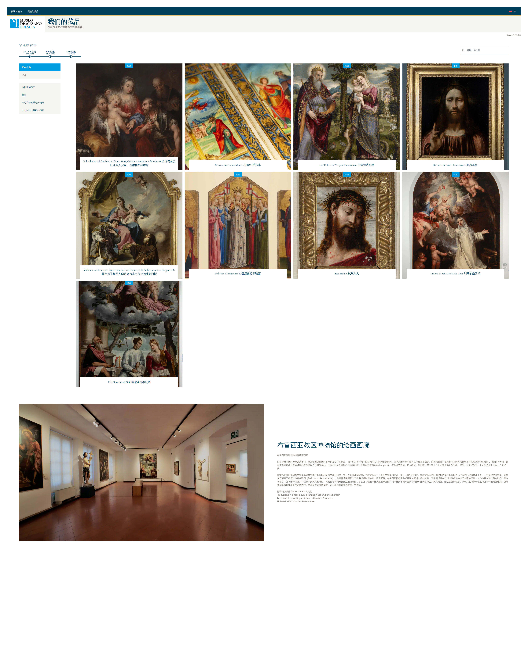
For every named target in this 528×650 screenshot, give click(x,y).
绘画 (24, 75)
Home (509, 35)
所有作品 (26, 67)
